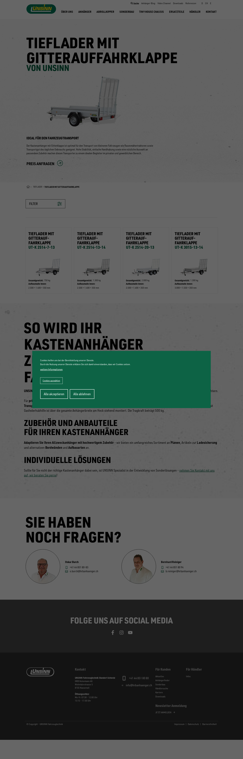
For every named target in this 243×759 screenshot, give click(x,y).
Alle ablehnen (82, 394)
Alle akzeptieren (54, 394)
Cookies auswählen (51, 380)
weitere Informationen (51, 369)
